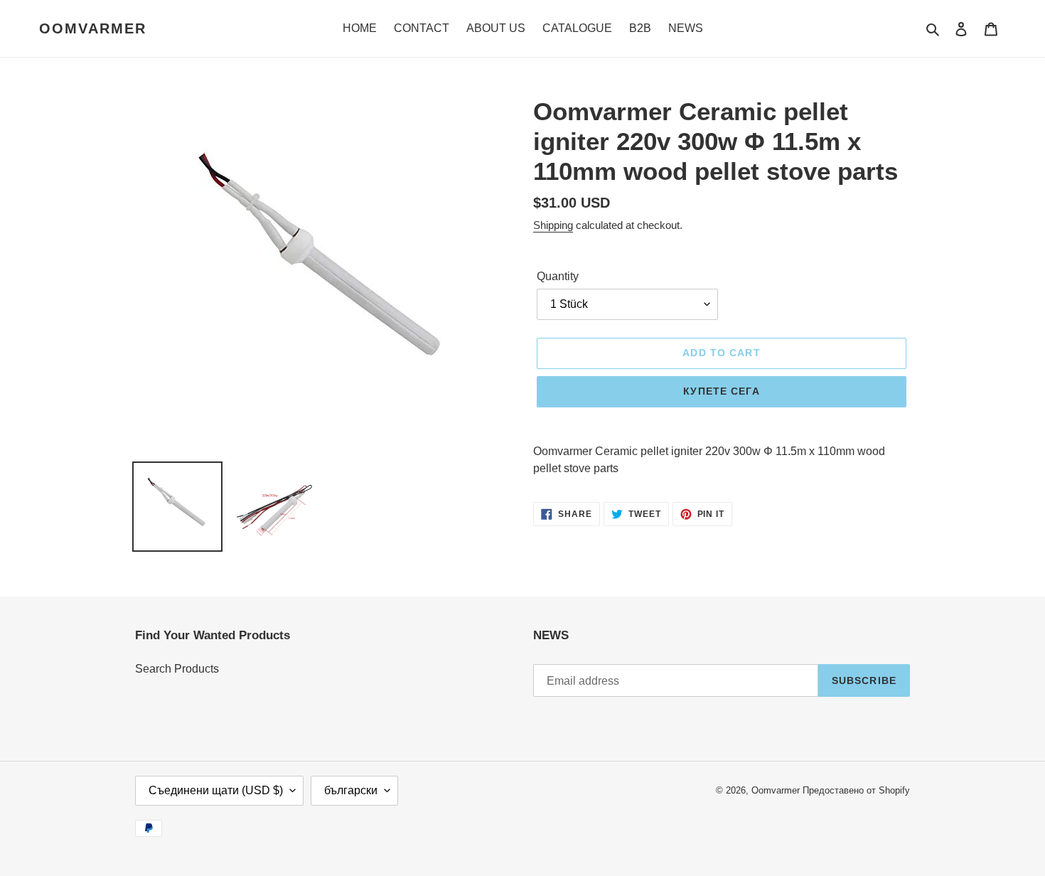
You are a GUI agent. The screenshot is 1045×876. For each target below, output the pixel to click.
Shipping (553, 225)
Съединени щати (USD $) (216, 790)
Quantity (558, 276)
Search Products (177, 669)
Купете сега (721, 391)
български (350, 790)
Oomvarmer (92, 28)
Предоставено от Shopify (856, 790)
